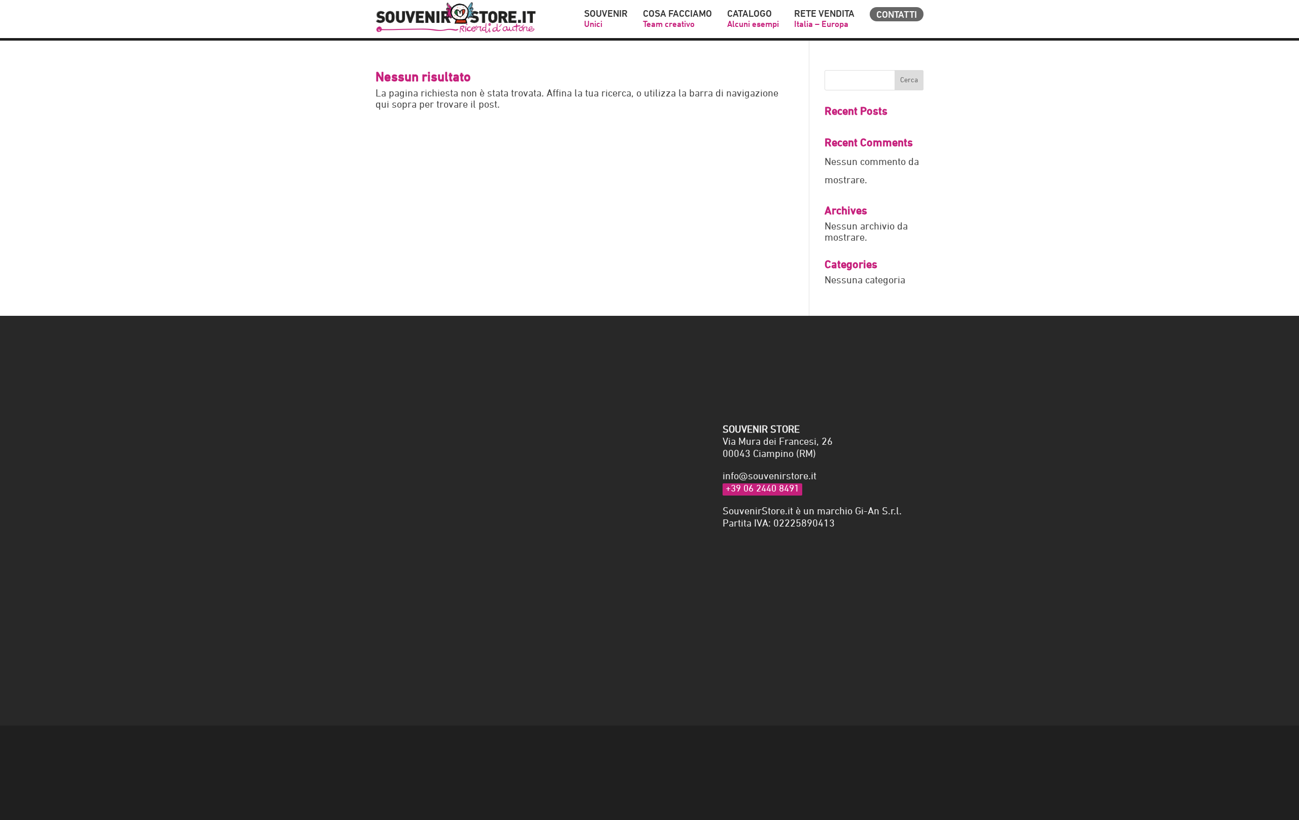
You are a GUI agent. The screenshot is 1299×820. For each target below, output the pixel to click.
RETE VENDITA (824, 19)
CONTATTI (896, 14)
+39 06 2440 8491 (762, 489)
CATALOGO (753, 19)
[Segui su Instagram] (915, 750)
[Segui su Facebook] (895, 750)
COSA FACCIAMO (677, 19)
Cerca (909, 80)
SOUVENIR (606, 19)
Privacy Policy (498, 653)
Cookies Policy (402, 748)
